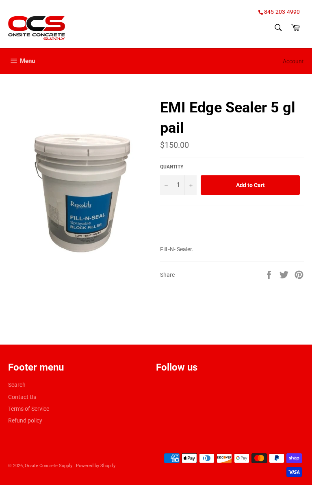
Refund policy (25, 420)
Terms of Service (28, 408)
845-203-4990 (281, 12)
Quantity (171, 167)
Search (17, 385)
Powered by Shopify (95, 465)
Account (293, 61)
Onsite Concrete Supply (49, 465)
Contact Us (22, 397)
